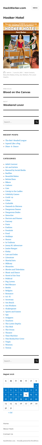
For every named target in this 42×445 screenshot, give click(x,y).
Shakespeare (10, 309)
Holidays (9, 236)
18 (16, 399)
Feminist (9, 230)
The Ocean (9, 330)
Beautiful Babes (9, 75)
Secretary (9, 300)
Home (6, 424)
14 (31, 394)
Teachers (9, 321)
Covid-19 (9, 197)
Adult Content (29, 72)
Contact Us (8, 434)
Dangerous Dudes (12, 212)
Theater (8, 333)
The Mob (9, 327)
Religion (8, 291)
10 (11, 394)
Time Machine (11, 336)
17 (11, 399)
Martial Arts (10, 260)
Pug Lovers (10, 281)
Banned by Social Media (15, 170)
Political (8, 278)
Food (7, 233)
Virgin (8, 342)
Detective (9, 215)
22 (36, 399)
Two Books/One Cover (14, 339)
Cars (7, 188)
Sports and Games (13, 312)
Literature (9, 257)
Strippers (9, 318)
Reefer (8, 287)
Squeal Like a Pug (12, 143)
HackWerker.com (14, 7)
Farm (7, 224)
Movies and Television (14, 269)
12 (21, 394)
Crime (7, 200)
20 (26, 399)
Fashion (8, 227)
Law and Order (11, 254)
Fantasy (8, 221)
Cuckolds (9, 203)
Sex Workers (24, 75)
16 (6, 399)
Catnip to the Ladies (14, 191)
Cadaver (8, 185)
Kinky (17, 75)
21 (31, 399)
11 (16, 394)
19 (21, 399)
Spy (7, 315)
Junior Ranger (11, 248)
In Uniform (10, 242)
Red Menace (10, 284)
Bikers (8, 182)
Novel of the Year (12, 275)
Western (9, 345)
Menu (35, 8)
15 (36, 394)
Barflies (8, 173)
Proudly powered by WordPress (27, 441)
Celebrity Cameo (12, 194)
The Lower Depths (13, 324)
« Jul (10, 412)
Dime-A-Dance (12, 146)
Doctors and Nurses (13, 218)
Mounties (9, 266)
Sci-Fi (8, 297)
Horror (8, 239)
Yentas (8, 348)
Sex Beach (9, 303)
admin (9, 72)
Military (8, 263)
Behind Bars (10, 179)
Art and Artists (11, 167)
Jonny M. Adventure (13, 245)
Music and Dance (12, 272)
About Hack (8, 429)
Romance (9, 294)
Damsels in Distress (13, 206)
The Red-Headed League (15, 140)
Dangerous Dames (13, 209)
